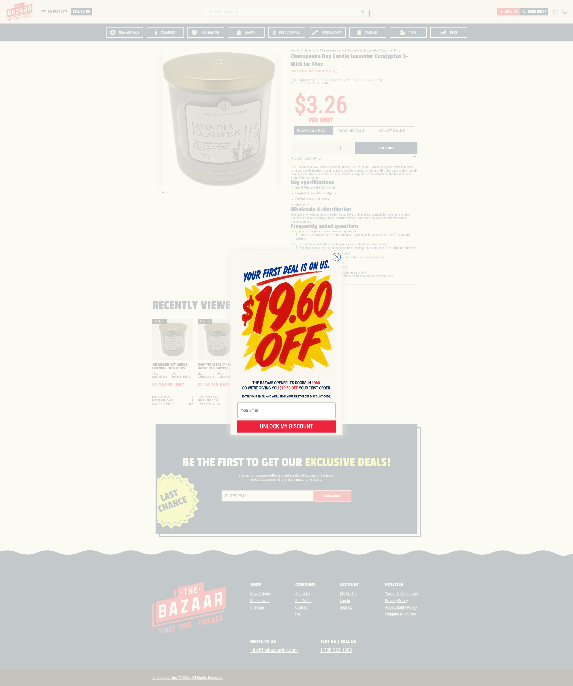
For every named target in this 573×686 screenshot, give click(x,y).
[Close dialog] (337, 257)
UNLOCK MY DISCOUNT (286, 426)
